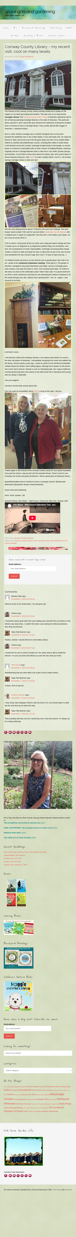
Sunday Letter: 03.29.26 (12, 861)
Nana (51, 1099)
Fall (18, 1090)
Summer (24, 1108)
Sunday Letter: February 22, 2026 (15, 865)
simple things (65, 1103)
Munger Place (43, 1099)
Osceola (33, 1104)
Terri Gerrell (16, 665)
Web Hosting (57, 1190)
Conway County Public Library (35, 117)
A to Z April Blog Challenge (11, 1086)
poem (37, 1104)
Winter (39, 1111)
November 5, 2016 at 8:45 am (23, 599)
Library (7, 543)
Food (34, 1090)
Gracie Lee (41, 1090)
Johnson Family (18, 1094)
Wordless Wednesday (50, 1111)
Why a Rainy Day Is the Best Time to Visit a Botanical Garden (25, 852)
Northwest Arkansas (23, 1104)
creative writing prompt (62, 1086)
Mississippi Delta (19, 1099)
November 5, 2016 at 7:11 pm (23, 635)
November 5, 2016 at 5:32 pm (23, 616)
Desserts (14, 1090)
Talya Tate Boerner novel (34, 1107)
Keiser (24, 1095)
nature (54, 1099)
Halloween (49, 1090)
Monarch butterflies (31, 1099)
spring (6, 1108)
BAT (26, 1086)
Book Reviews (33, 1087)
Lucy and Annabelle (43, 1094)
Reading (41, 1104)
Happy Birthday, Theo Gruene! (14, 855)
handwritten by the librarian (55, 232)
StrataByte (68, 1190)
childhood (42, 1086)
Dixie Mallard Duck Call (58, 541)
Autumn (21, 1086)
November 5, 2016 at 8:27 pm (23, 648)
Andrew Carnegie (20, 541)
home (5, 1094)
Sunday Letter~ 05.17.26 (12, 858)
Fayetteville (25, 1090)
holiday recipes (66, 1090)
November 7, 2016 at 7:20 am (23, 681)
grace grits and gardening (38, 12)
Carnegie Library (44, 541)
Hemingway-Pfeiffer (57, 1090)
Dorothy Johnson (18, 695)
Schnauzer (47, 1104)
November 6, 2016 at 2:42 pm (23, 698)
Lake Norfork (32, 1095)
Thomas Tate (32, 1111)
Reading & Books (27, 538)
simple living (54, 1104)
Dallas (7, 1090)
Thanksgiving (44, 1108)
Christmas (49, 1086)
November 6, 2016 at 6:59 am (23, 668)
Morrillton (13, 543)
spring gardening (15, 1108)
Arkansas (17, 538)
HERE (32, 157)
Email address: (15, 564)
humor (10, 1094)
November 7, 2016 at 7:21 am (23, 714)
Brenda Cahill (32, 541)
